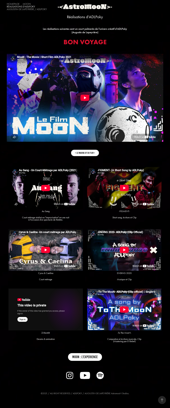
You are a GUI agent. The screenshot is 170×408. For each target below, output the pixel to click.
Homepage (13, 3)
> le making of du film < (85, 153)
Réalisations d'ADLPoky (21, 6)
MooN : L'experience (85, 357)
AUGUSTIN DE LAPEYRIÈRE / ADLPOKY (27, 9)
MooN (27, 3)
